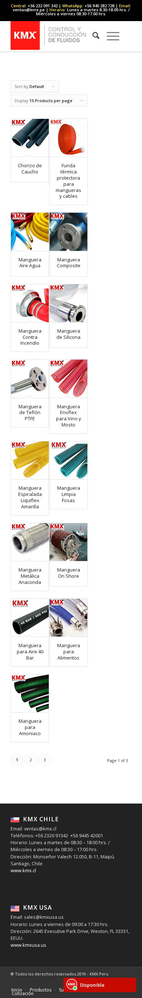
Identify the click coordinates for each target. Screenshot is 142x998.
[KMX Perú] (59, 35)
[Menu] (109, 35)
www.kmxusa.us (28, 945)
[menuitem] (92, 35)
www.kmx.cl (23, 870)
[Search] (92, 35)
